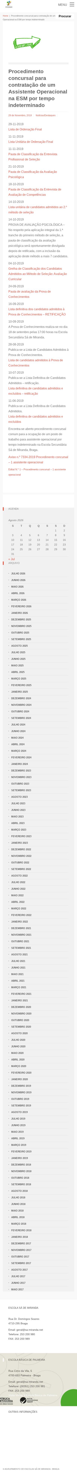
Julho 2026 (18, 573)
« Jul (11, 559)
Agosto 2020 (19, 1033)
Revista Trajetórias (19, 1429)
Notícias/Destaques (46, 115)
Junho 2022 (18, 888)
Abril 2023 (17, 823)
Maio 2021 (17, 974)
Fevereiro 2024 (21, 757)
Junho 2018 (18, 1204)
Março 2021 (18, 987)
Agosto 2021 (19, 954)
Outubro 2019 (20, 1099)
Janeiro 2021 (19, 1000)
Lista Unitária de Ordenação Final (30, 141)
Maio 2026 (17, 586)
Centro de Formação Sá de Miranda (29, 1422)
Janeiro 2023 (19, 842)
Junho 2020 (18, 1046)
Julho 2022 (18, 882)
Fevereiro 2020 (21, 1072)
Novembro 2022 (21, 856)
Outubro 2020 (20, 1020)
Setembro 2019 (21, 1105)
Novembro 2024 (21, 705)
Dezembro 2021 (21, 928)
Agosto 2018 (19, 1191)
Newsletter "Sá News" (21, 1435)
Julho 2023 (18, 803)
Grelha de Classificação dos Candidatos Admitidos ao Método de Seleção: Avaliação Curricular (37, 274)
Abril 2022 (17, 902)
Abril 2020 (17, 1059)
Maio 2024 (17, 737)
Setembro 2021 (21, 948)
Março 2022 (18, 908)
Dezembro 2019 (21, 1085)
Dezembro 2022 (21, 849)
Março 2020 (18, 1066)
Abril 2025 (17, 672)
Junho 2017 (18, 1283)
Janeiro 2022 (19, 921)
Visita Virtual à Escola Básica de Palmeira (32, 1395)
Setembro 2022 (21, 869)
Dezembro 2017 (21, 1243)
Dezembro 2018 (21, 1164)
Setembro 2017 (21, 1263)
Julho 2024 (18, 724)
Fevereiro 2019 (21, 1151)
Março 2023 (18, 829)
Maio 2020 (17, 1053)
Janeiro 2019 (19, 1158)
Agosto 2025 (19, 645)
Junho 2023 (18, 810)
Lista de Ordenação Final (25, 129)
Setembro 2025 (21, 639)
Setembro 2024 (21, 718)
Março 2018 (18, 1223)
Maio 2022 (17, 895)
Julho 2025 (18, 652)
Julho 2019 (18, 1118)
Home (5, 16)
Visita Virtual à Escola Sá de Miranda (30, 1343)
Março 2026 (18, 599)
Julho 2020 (18, 1040)
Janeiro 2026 (19, 613)
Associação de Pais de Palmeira (27, 1448)
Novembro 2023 (21, 777)
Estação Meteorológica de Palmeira (29, 1441)
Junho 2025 (18, 659)
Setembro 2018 (21, 1184)
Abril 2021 (17, 980)
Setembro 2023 (21, 790)
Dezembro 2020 (21, 1007)
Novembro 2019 (21, 1092)
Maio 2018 (17, 1210)
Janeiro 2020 (19, 1079)
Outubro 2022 (20, 862)
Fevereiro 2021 (21, 994)
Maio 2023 (17, 816)
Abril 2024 (17, 744)
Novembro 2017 (21, 1250)
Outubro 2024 (20, 711)
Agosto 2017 (19, 1269)
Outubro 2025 (20, 632)
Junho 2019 (18, 1125)
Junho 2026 (18, 580)
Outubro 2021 (20, 941)
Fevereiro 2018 (21, 1230)
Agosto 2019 (19, 1112)
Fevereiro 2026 (21, 606)
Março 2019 (18, 1145)
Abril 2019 (17, 1138)
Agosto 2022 (19, 875)
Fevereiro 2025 (21, 685)
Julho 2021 (18, 961)
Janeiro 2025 (19, 691)
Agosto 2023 (19, 796)
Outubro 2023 (20, 783)
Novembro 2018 (21, 1171)
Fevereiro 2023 (21, 836)
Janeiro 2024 (19, 764)
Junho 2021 (18, 967)
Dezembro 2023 (21, 770)
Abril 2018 (17, 1217)
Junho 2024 (18, 731)
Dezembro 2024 (21, 698)
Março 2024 (18, 751)
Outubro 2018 (20, 1177)
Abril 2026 (17, 593)
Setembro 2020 (21, 1026)
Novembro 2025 (21, 626)
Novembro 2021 (21, 934)
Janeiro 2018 (19, 1237)
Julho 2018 (18, 1197)
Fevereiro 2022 (21, 915)
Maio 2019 (17, 1131)
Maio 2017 (17, 1289)
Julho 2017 (18, 1276)
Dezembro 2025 (21, 619)
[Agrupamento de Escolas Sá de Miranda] (9, 4)
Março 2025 (18, 678)
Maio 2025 (17, 665)
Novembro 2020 (21, 1013)
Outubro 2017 (20, 1256)
